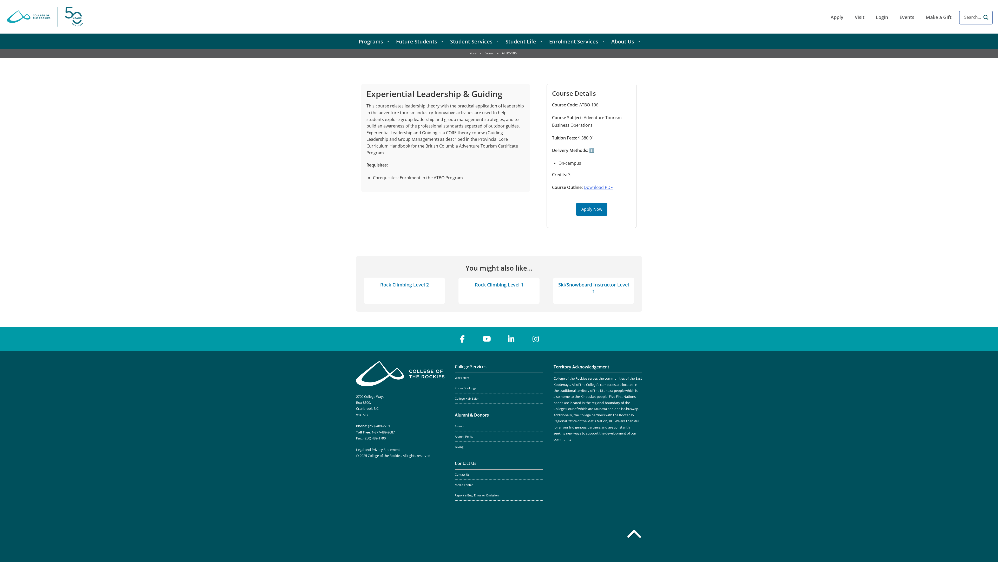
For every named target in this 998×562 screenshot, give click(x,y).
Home (473, 53)
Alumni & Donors (472, 415)
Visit (859, 17)
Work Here (462, 378)
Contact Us (465, 463)
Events (906, 17)
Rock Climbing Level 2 (404, 285)
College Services (471, 366)
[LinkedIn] (511, 339)
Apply (837, 17)
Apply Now (591, 209)
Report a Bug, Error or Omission (477, 495)
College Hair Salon (467, 398)
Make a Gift (938, 17)
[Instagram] (535, 339)
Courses (489, 53)
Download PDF (598, 187)
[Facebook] (462, 339)
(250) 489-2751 (379, 426)
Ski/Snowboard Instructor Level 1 (593, 288)
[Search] (985, 17)
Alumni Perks (464, 436)
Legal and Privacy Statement (378, 449)
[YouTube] (486, 339)
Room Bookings (465, 388)
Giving (459, 447)
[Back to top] (634, 535)
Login (882, 17)
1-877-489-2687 (383, 432)
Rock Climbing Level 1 (499, 285)
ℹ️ (591, 150)
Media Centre (464, 485)
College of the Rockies (46, 17)
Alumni (459, 426)
